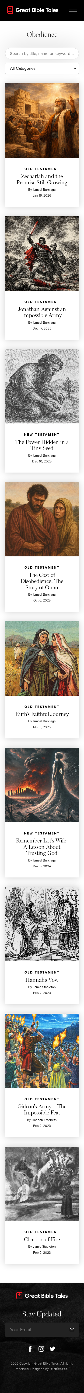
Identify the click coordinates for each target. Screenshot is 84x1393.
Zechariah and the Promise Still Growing (41, 179)
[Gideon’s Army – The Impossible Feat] (42, 1051)
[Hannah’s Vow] (42, 924)
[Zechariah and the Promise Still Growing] (42, 120)
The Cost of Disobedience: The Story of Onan (42, 581)
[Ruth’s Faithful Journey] (42, 658)
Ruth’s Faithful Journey (42, 713)
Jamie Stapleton (44, 987)
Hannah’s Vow (42, 979)
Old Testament (42, 169)
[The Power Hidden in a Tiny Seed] (42, 386)
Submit (68, 1315)
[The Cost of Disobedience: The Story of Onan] (42, 519)
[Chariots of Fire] (42, 1184)
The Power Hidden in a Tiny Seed (42, 444)
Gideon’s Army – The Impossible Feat (42, 1109)
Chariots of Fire (42, 1239)
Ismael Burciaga (44, 189)
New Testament (42, 434)
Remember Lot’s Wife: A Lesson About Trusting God (42, 846)
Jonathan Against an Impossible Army (42, 312)
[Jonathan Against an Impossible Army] (42, 253)
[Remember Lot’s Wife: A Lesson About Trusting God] (42, 785)
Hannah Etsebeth (44, 1120)
